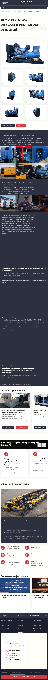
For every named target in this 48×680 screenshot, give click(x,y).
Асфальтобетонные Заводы (39, 630)
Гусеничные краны (37, 625)
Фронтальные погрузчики (7, 620)
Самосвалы (3, 623)
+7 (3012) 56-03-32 (34, 615)
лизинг (8, 427)
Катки (19, 628)
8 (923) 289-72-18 (26, 2)
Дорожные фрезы (37, 628)
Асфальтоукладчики (38, 623)
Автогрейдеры (21, 620)
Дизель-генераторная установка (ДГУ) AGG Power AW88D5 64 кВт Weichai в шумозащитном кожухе (13, 412)
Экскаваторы (21, 625)
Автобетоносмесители (6, 630)
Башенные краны (37, 620)
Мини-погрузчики (5, 628)
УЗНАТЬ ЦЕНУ (21, 125)
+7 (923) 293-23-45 (14, 659)
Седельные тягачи (5, 625)
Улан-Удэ (24, 3)
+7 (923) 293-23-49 (14, 655)
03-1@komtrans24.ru (13, 643)
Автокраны (20, 623)
